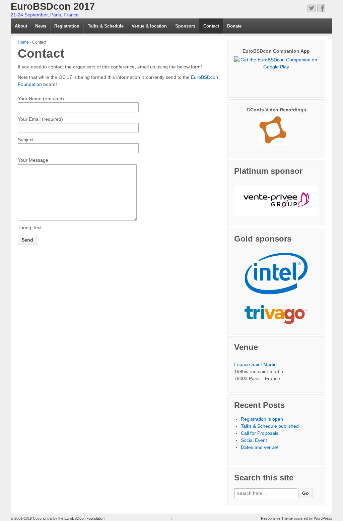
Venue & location (149, 26)
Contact (211, 26)
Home (23, 42)
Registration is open (262, 419)
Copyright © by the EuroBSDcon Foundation (68, 518)
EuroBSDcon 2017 (53, 6)
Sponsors (185, 26)
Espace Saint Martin (255, 364)
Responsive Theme (277, 518)
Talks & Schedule (106, 26)
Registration (66, 26)
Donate (234, 26)
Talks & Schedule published (270, 426)
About (21, 26)
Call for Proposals (259, 433)
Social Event (254, 440)
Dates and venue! (259, 447)
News (40, 26)
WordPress (323, 518)
